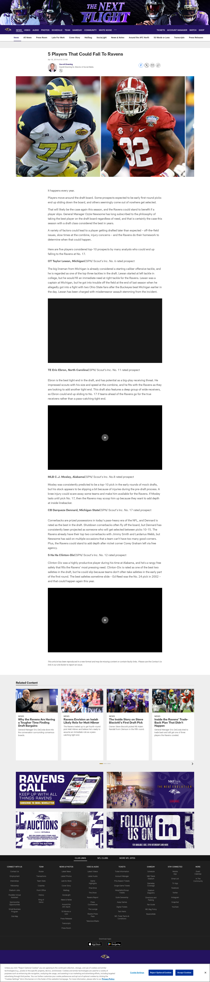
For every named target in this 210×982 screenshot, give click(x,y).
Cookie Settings (137, 972)
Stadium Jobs (14, 890)
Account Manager (122, 876)
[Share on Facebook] (141, 67)
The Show (93, 893)
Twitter (175, 893)
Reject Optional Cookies (160, 972)
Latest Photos (66, 876)
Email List (175, 879)
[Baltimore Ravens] (105, 957)
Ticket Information (122, 871)
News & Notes (66, 900)
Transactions (41, 876)
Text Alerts (122, 911)
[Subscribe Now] (59, 790)
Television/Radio (92, 921)
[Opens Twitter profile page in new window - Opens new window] (61, 70)
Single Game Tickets (122, 886)
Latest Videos (93, 871)
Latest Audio (93, 876)
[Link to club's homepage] (8, 29)
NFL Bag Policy (151, 909)
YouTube (175, 907)
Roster (41, 871)
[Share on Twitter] (146, 67)
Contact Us (14, 871)
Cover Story (66, 886)
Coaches (41, 886)
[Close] (205, 973)
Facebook (175, 888)
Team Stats (41, 881)
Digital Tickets (122, 907)
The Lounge (92, 909)
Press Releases (66, 919)
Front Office (41, 890)
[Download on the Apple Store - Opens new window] (94, 944)
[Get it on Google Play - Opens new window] (114, 945)
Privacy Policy (108, 979)
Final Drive (93, 888)
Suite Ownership (122, 897)
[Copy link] (158, 65)
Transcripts (66, 923)
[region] (105, 973)
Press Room (66, 928)
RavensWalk (151, 914)
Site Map (14, 916)
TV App (175, 883)
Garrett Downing (66, 64)
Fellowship (15, 886)
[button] (105, 330)
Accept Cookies (184, 972)
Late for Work (66, 881)
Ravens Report (92, 897)
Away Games (122, 902)
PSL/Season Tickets (122, 881)
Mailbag (66, 890)
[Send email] (152, 67)
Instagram (175, 897)
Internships (14, 881)
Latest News (66, 871)
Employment (15, 876)
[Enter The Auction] (59, 830)
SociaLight (66, 895)
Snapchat (175, 902)
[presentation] (193, 764)
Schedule (151, 871)
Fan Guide (151, 904)
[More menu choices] (115, 30)
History (41, 895)
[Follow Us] (150, 830)
